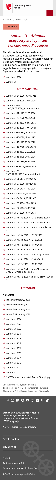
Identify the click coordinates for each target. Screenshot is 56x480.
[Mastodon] (17, 400)
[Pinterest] (22, 400)
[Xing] (42, 400)
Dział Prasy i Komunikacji (16, 19)
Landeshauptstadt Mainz (22, 474)
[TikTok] (47, 400)
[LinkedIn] (37, 400)
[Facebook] (8, 400)
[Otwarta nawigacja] (49, 13)
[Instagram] (12, 400)
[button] (11, 27)
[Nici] (32, 400)
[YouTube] (27, 400)
